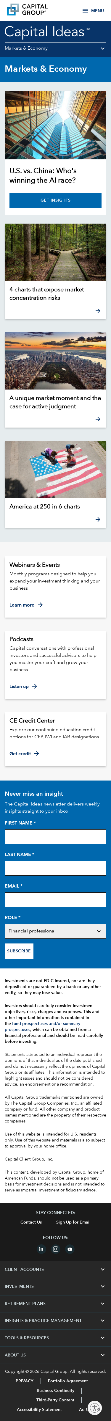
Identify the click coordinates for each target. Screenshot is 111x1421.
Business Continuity (55, 1391)
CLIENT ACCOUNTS (55, 1269)
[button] (55, 51)
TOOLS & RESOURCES (55, 1338)
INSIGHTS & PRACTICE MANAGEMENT (55, 1321)
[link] (55, 294)
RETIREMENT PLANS (55, 1304)
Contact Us (31, 1222)
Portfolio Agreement (68, 1381)
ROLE (12, 918)
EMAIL (13, 886)
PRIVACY (24, 1381)
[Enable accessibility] (95, 1408)
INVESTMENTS (55, 1286)
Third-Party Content (55, 1400)
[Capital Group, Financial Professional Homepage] (36, 10)
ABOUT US (55, 1355)
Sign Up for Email (73, 1222)
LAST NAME (19, 854)
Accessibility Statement (39, 1410)
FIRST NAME (20, 823)
